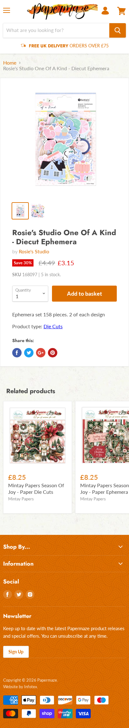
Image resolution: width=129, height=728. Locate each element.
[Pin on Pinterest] (52, 352)
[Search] (117, 30)
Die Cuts (53, 326)
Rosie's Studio (34, 251)
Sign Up (15, 651)
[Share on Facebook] (17, 352)
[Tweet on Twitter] (29, 352)
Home (9, 63)
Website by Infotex (20, 686)
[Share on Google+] (40, 352)
